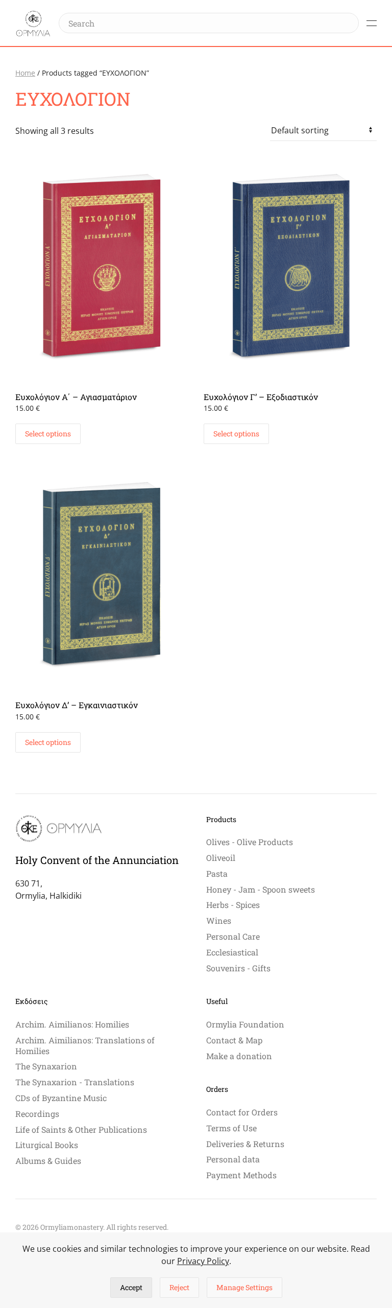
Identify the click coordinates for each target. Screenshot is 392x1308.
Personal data (233, 1159)
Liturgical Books (46, 1144)
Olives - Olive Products (249, 841)
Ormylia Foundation (245, 1024)
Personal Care (233, 936)
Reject (179, 1287)
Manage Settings (244, 1287)
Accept (131, 1287)
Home (25, 73)
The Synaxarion (46, 1066)
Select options (48, 433)
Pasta (217, 873)
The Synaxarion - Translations (74, 1082)
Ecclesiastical (232, 952)
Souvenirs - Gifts (238, 968)
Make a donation (239, 1055)
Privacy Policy (203, 1261)
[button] (371, 23)
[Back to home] (33, 23)
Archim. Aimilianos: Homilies (72, 1024)
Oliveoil (220, 857)
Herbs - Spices (233, 904)
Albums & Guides (48, 1160)
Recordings (37, 1113)
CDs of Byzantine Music (61, 1097)
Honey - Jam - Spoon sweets (260, 889)
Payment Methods (241, 1175)
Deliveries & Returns (245, 1143)
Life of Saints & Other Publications (81, 1129)
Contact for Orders (242, 1112)
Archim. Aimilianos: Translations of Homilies (85, 1045)
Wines (218, 920)
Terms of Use (231, 1128)
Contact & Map (234, 1040)
